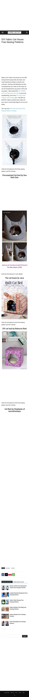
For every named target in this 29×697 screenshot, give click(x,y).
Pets (2, 36)
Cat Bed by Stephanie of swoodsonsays (14, 410)
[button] (2, 33)
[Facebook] (2, 574)
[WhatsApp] (13, 574)
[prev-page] (2, 629)
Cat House (8, 568)
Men (16, 692)
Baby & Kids (6, 692)
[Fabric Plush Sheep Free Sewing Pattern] (5, 601)
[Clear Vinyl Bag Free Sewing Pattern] (5, 623)
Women (12, 692)
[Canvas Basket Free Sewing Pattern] (5, 616)
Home (20, 692)
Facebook (13, 265)
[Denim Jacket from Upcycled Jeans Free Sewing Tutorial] (5, 587)
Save (10, 574)
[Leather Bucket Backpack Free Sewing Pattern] (5, 594)
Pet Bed (12, 568)
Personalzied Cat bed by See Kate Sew (14, 176)
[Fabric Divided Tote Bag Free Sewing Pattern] (5, 609)
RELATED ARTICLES (7, 582)
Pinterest (24, 265)
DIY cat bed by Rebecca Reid (14, 329)
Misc (24, 692)
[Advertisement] (14, 15)
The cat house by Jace (14, 278)
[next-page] (5, 629)
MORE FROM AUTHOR (18, 582)
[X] (6, 574)
